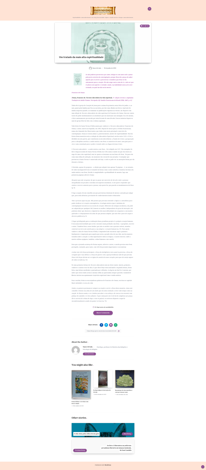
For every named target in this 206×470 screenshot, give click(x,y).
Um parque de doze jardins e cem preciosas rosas (123, 391)
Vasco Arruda (87, 347)
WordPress (108, 465)
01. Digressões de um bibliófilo (104, 307)
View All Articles (89, 354)
